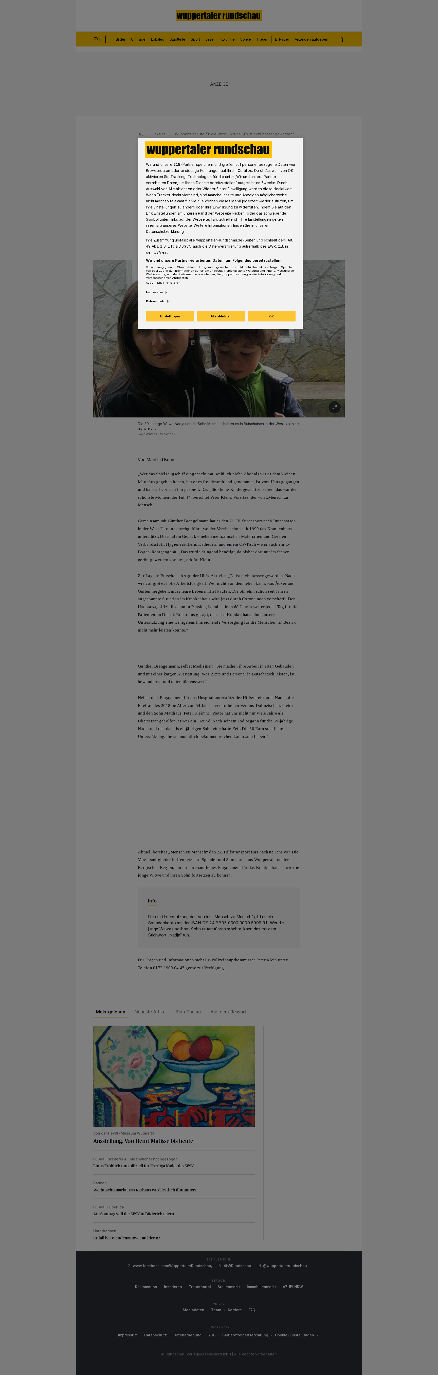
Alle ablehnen (221, 316)
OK (271, 316)
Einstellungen (170, 316)
